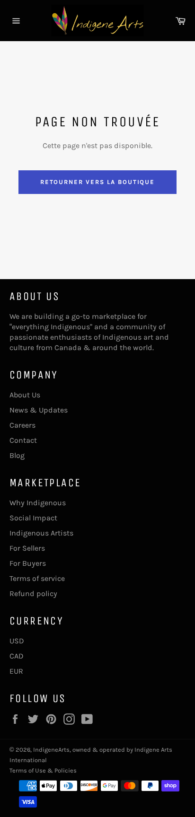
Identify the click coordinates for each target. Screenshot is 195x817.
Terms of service (37, 578)
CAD (16, 655)
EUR (16, 671)
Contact (23, 440)
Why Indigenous (37, 502)
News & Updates (38, 409)
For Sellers (27, 548)
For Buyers (27, 563)
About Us (24, 394)
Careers (22, 425)
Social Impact (33, 517)
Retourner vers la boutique (97, 181)
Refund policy (33, 593)
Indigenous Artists (41, 532)
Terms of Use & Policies (43, 770)
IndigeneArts (51, 749)
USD (16, 640)
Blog (17, 455)
